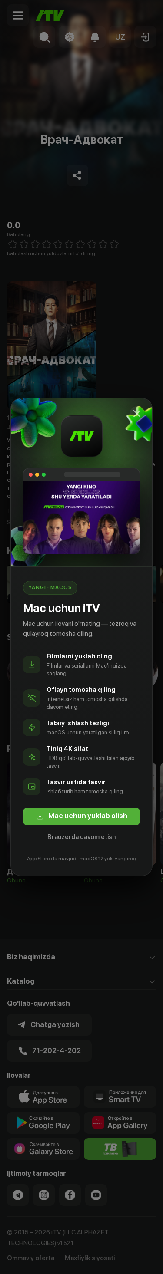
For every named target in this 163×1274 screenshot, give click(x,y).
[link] (81, 816)
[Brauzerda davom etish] (137, 413)
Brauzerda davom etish (81, 837)
